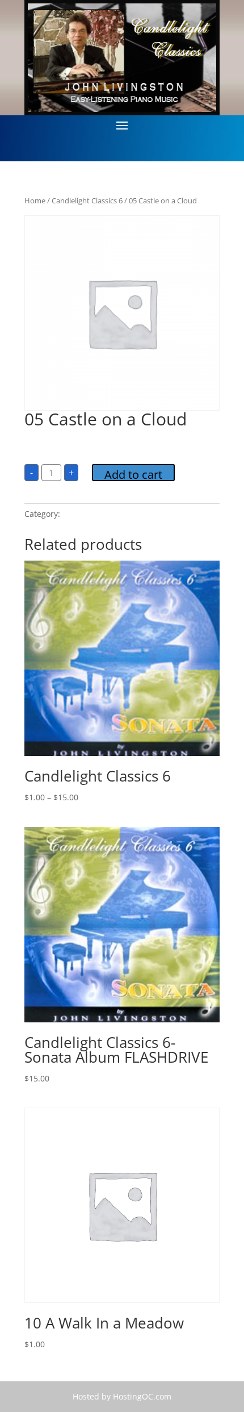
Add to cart (133, 474)
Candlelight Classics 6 (87, 200)
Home (34, 200)
